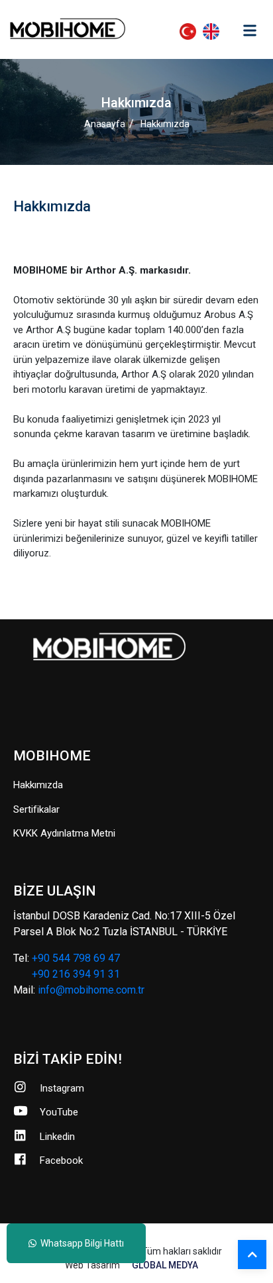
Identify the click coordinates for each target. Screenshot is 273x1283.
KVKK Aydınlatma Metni (64, 833)
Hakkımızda (165, 124)
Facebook (61, 1160)
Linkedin (57, 1137)
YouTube (59, 1112)
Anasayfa (104, 124)
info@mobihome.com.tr (91, 990)
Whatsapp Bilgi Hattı (80, 1243)
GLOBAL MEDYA (165, 1265)
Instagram (62, 1088)
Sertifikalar (36, 809)
